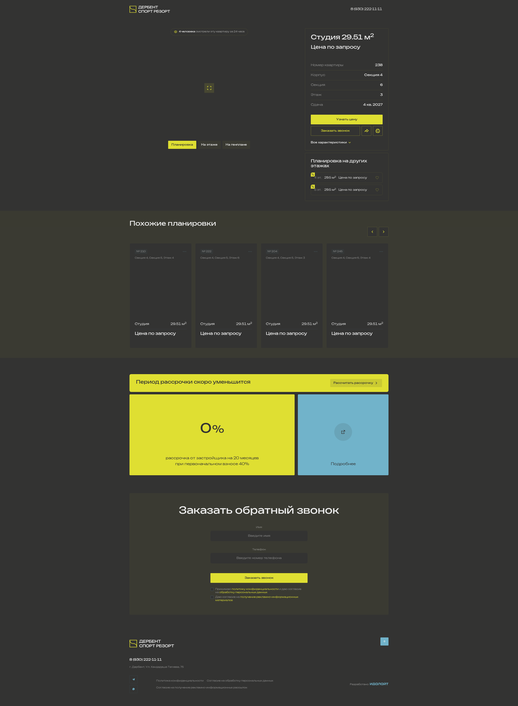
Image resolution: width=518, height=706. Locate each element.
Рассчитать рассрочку (353, 383)
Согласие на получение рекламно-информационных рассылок (201, 688)
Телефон (259, 549)
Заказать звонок (335, 130)
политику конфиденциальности (255, 589)
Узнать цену (346, 119)
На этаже (209, 144)
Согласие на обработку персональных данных (240, 681)
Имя (259, 527)
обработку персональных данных (243, 592)
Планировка (182, 144)
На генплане (236, 144)
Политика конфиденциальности (180, 681)
